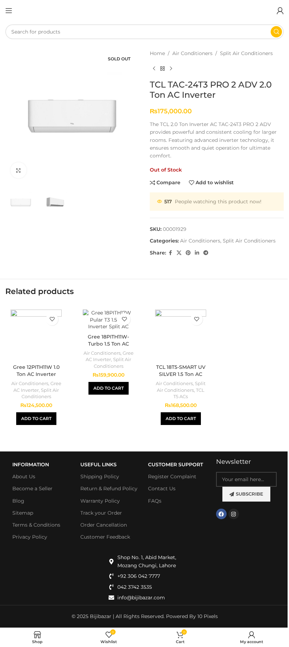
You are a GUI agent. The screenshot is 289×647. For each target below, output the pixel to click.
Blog (18, 501)
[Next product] (171, 68)
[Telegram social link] (205, 253)
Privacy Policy (29, 537)
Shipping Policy (99, 476)
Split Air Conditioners (246, 53)
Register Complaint (172, 476)
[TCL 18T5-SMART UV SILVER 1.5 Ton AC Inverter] (180, 335)
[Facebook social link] (170, 253)
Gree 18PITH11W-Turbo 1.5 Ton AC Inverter (108, 344)
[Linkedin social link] (197, 253)
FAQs (154, 501)
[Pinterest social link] (188, 253)
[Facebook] (221, 514)
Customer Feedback (105, 537)
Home (157, 53)
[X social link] (179, 253)
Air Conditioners (192, 53)
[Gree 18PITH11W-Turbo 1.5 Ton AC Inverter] (108, 320)
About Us (23, 476)
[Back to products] (162, 68)
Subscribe (249, 494)
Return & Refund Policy (108, 488)
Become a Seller (32, 488)
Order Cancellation (103, 525)
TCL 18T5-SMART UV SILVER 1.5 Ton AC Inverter (180, 374)
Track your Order (101, 513)
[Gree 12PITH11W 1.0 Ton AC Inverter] (36, 335)
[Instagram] (233, 514)
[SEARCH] (276, 31)
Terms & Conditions (36, 525)
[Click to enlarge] (18, 170)
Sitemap (22, 513)
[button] (36, 418)
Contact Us (162, 488)
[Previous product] (154, 68)
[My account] (280, 11)
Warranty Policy (100, 501)
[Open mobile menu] (9, 11)
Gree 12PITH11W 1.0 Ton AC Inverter (36, 370)
